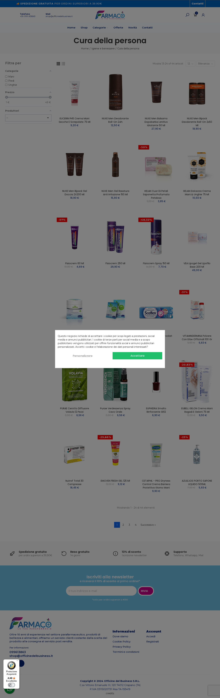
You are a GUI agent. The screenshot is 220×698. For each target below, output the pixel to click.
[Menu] (17, 661)
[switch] (11, 685)
